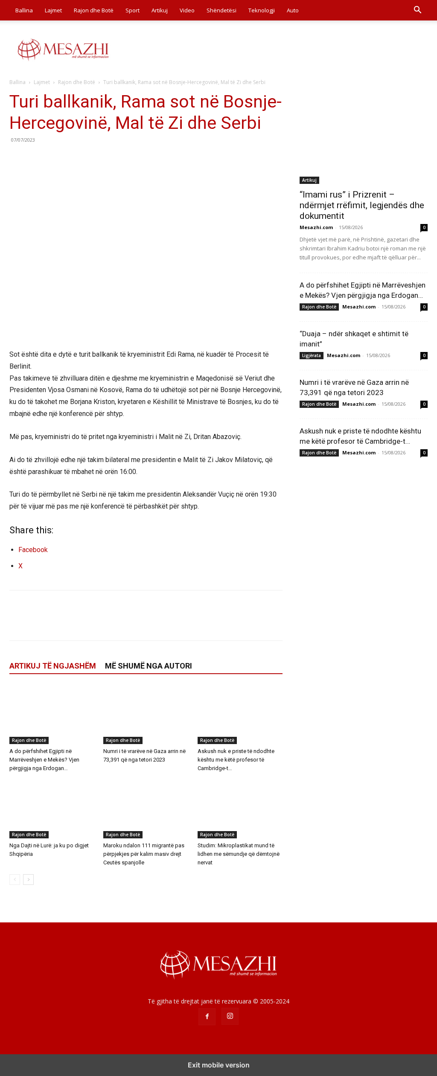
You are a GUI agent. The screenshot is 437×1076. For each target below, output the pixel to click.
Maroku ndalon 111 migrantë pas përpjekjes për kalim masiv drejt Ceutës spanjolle (143, 854)
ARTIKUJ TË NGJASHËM (52, 665)
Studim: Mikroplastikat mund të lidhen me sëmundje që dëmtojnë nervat (239, 854)
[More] (97, 159)
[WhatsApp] (76, 159)
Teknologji (261, 10)
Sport (132, 10)
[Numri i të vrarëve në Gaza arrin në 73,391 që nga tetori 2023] (145, 715)
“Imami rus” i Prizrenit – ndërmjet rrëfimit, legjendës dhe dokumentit (362, 205)
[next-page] (28, 879)
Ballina (24, 10)
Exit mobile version (219, 1065)
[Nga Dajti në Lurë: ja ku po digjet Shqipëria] (51, 809)
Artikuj (159, 10)
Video (187, 10)
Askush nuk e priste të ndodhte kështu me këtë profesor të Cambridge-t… (236, 759)
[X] (37, 159)
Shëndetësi (221, 10)
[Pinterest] (57, 159)
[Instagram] (230, 1016)
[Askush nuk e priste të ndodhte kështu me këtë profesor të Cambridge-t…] (240, 715)
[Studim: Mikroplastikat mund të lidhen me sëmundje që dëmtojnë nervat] (240, 809)
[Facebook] (17, 159)
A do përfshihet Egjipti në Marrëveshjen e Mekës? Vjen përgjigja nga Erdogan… (44, 759)
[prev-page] (14, 879)
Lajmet (53, 10)
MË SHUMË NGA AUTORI (148, 665)
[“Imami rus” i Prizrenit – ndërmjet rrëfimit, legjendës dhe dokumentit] (364, 137)
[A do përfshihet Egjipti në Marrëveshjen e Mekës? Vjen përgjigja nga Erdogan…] (51, 715)
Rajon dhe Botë (94, 10)
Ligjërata (311, 355)
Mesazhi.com (316, 227)
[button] (417, 11)
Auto (293, 10)
